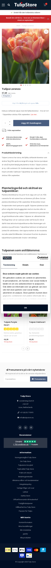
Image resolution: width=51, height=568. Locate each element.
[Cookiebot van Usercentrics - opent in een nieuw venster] (37, 258)
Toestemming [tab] (9, 265)
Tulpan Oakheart (37, 322)
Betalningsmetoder (25, 476)
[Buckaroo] (22, 555)
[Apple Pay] (22, 550)
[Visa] (29, 550)
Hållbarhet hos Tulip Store (25, 507)
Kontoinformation (25, 522)
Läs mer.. (34, 114)
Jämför (25, 534)
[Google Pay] (15, 550)
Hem (18, 26)
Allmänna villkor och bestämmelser (25, 480)
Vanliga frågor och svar (25, 488)
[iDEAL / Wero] (8, 550)
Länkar (25, 492)
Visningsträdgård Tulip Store (25, 457)
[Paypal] (43, 550)
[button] (21, 85)
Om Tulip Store (25, 461)
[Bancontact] (29, 555)
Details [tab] (26, 265)
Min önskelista (25, 530)
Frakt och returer (25, 473)
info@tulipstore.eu (27, 417)
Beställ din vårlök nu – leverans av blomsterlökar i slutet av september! (25, 19)
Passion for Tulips (25, 511)
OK (25, 308)
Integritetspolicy (25, 484)
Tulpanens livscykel (25, 465)
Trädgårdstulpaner (25, 503)
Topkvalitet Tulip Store (25, 469)
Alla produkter (25, 537)
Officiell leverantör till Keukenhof (25, 499)
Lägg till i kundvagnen (31, 123)
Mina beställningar (26, 526)
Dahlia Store (25, 496)
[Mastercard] (36, 550)
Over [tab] (42, 265)
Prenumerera (39, 379)
